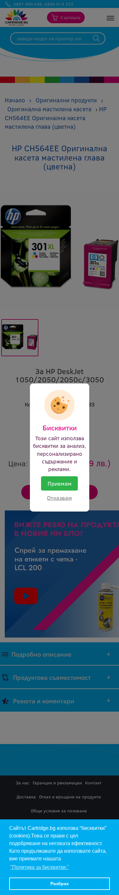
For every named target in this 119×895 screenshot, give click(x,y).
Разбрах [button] (59, 883)
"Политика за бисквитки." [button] (39, 867)
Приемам (60, 483)
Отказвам (59, 498)
